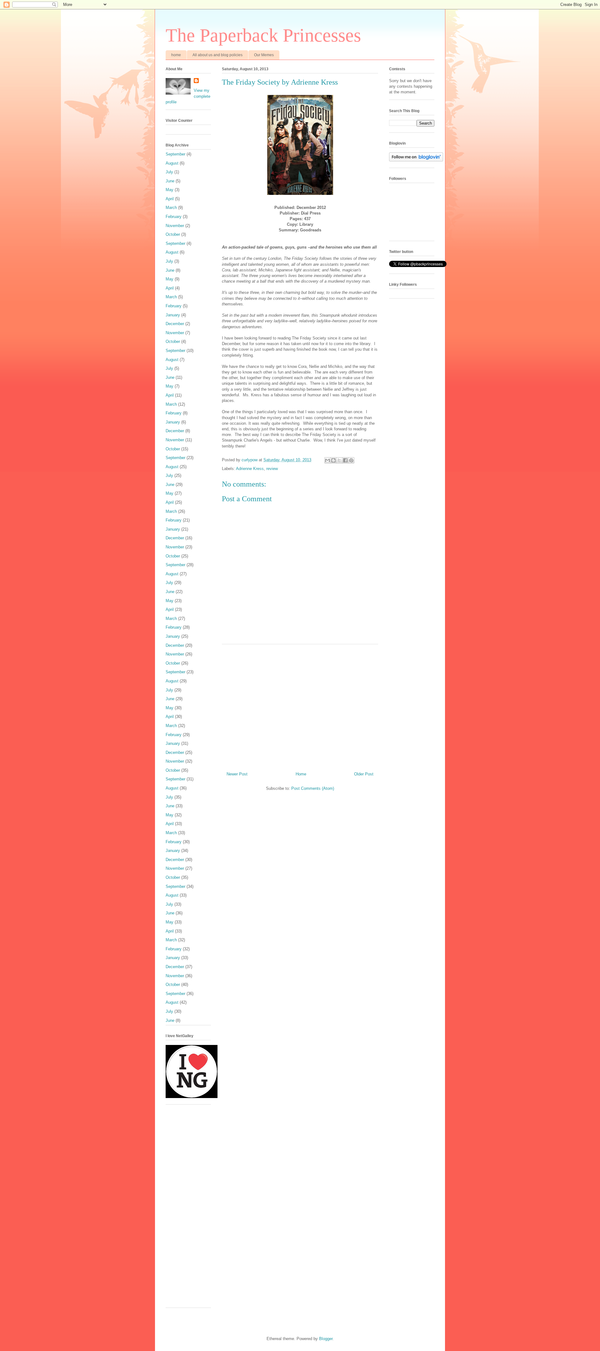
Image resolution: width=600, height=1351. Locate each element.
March (171, 207)
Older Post (363, 774)
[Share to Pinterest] (351, 460)
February (174, 216)
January (173, 315)
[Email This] (327, 460)
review (272, 468)
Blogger (325, 1338)
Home (301, 774)
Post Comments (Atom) (312, 788)
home (176, 55)
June (170, 181)
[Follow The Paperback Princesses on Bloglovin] (416, 160)
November (175, 225)
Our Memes (264, 55)
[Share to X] (339, 460)
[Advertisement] (300, 705)
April (170, 198)
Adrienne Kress (250, 468)
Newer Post (237, 774)
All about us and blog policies (217, 55)
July (169, 172)
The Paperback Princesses (263, 35)
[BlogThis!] (333, 460)
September (175, 154)
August (172, 163)
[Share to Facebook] (345, 460)
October (173, 234)
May (169, 189)
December (175, 323)
